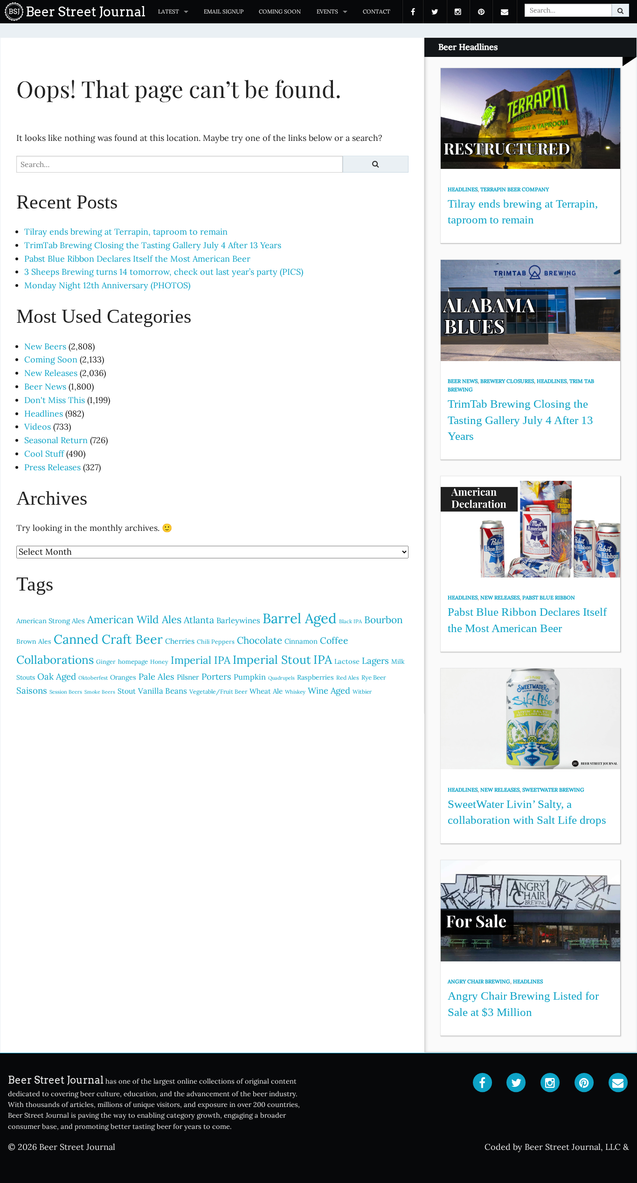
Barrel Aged (300, 618)
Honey (159, 661)
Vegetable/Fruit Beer (218, 691)
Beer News (45, 386)
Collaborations (55, 659)
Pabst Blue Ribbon (548, 597)
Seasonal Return (56, 440)
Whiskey (295, 692)
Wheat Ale (266, 691)
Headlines (43, 413)
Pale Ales (156, 676)
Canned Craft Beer (108, 639)
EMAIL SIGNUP (223, 11)
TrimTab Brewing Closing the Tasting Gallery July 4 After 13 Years (152, 245)
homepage (133, 662)
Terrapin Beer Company (514, 189)
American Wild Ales (134, 619)
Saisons (31, 690)
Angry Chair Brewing (479, 981)
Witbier (362, 691)
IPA (322, 659)
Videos (37, 426)
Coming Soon (280, 11)
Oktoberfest (93, 678)
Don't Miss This (54, 400)
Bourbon (383, 619)
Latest (168, 11)
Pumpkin (250, 677)
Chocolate (259, 640)
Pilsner (188, 677)
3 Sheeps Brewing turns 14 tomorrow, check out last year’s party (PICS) (163, 271)
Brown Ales (33, 641)
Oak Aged (56, 676)
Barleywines (238, 620)
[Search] (620, 10)
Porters (216, 676)
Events (327, 11)
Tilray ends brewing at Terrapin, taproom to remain (126, 231)
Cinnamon (301, 641)
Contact (376, 11)
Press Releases (52, 467)
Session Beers (65, 692)
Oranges (123, 677)
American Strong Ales (50, 620)
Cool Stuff (44, 453)
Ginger (106, 662)
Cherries (179, 641)
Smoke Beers (99, 692)
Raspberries (315, 677)
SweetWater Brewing (553, 789)
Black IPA (350, 621)
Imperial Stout (272, 659)
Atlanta (199, 620)
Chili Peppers (216, 641)
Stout (127, 691)
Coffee (334, 640)
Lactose (347, 661)
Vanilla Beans (162, 691)
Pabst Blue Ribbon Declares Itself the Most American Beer (137, 258)
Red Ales (347, 677)
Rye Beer (373, 678)
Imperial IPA (200, 660)
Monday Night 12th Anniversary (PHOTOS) (107, 285)
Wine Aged (329, 690)
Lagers (375, 660)
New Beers (45, 346)
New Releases (50, 373)
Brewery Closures (507, 381)
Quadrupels (281, 678)
